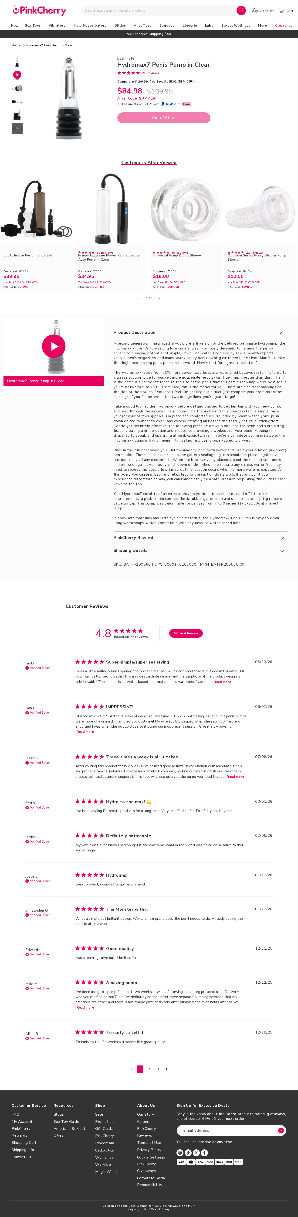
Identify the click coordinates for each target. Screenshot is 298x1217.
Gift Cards (104, 1128)
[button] (33, 25)
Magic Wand (106, 1171)
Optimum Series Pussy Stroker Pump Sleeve (257, 257)
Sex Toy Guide (66, 1121)
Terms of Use (149, 1142)
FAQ (16, 1114)
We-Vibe (103, 1164)
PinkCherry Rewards (21, 1132)
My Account (22, 1121)
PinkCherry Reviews (146, 1132)
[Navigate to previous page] (131, 1069)
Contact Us (21, 1157)
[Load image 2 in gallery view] (17, 88)
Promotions (105, 1121)
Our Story (145, 1114)
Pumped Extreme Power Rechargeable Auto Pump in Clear (109, 257)
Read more (222, 682)
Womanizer (105, 1157)
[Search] (241, 10)
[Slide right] (159, 298)
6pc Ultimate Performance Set (27, 255)
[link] (138, 72)
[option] (149, 34)
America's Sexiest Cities (69, 1132)
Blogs (59, 1114)
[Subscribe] (281, 1130)
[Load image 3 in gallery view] (17, 101)
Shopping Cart (24, 1142)
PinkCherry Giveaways (146, 1167)
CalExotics (104, 1150)
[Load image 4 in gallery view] (17, 115)
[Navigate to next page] (166, 1069)
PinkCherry (104, 1135)
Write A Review (186, 633)
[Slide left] (139, 298)
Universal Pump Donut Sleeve (177, 255)
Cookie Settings (151, 1157)
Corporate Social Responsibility (151, 1181)
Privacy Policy (149, 1149)
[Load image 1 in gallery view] (17, 61)
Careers (144, 1121)
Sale (99, 1114)
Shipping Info (23, 1149)
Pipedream (104, 1143)
